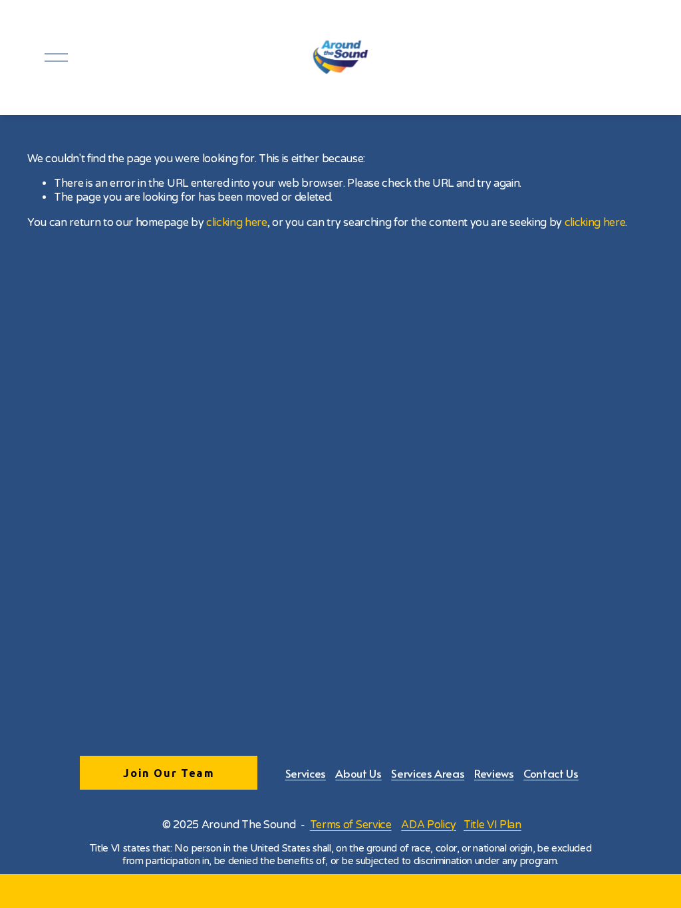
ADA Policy (428, 825)
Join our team (168, 773)
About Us (358, 773)
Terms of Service (351, 825)
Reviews (494, 773)
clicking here (236, 222)
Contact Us (551, 773)
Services (305, 773)
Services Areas (427, 773)
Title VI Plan (492, 825)
